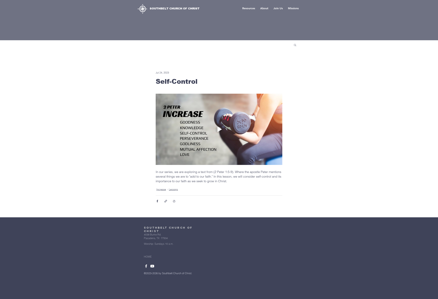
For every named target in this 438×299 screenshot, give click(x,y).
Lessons (173, 189)
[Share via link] (165, 201)
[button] (249, 8)
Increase (161, 189)
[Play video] (219, 129)
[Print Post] (174, 201)
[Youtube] (152, 266)
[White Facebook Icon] (146, 266)
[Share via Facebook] (157, 201)
